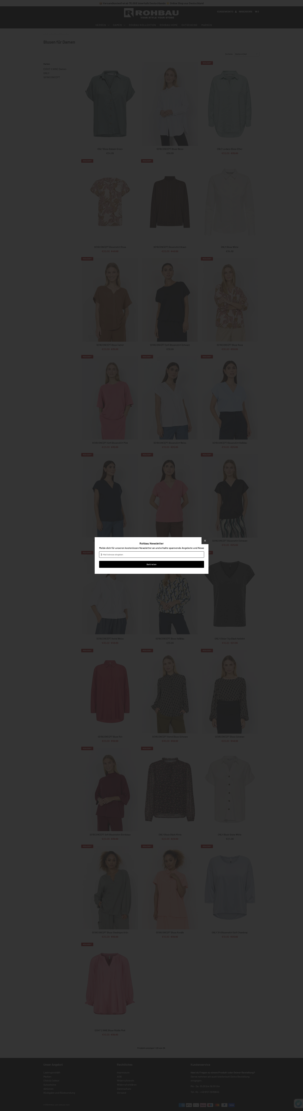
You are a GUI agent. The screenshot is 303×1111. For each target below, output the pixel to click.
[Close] (205, 540)
